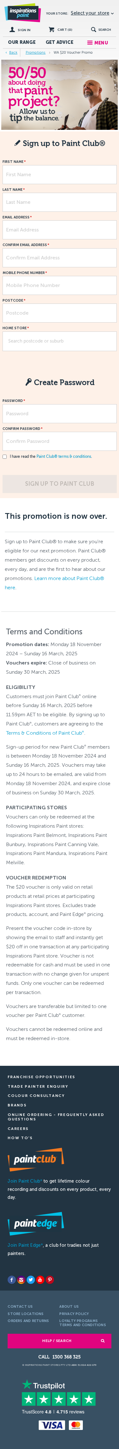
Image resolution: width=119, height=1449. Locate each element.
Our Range (22, 42)
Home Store (15, 328)
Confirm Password (21, 429)
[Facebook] (12, 1280)
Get (60, 42)
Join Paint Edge (25, 1245)
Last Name (13, 190)
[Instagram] (21, 1280)
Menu (101, 43)
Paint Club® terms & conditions (63, 456)
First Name (13, 162)
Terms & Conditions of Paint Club (45, 733)
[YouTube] (40, 1280)
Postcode (13, 301)
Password (13, 401)
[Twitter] (31, 1280)
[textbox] (59, 341)
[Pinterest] (50, 1280)
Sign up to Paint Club (59, 483)
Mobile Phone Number (24, 273)
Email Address (16, 217)
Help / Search (56, 1341)
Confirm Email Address (25, 245)
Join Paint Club (25, 1181)
